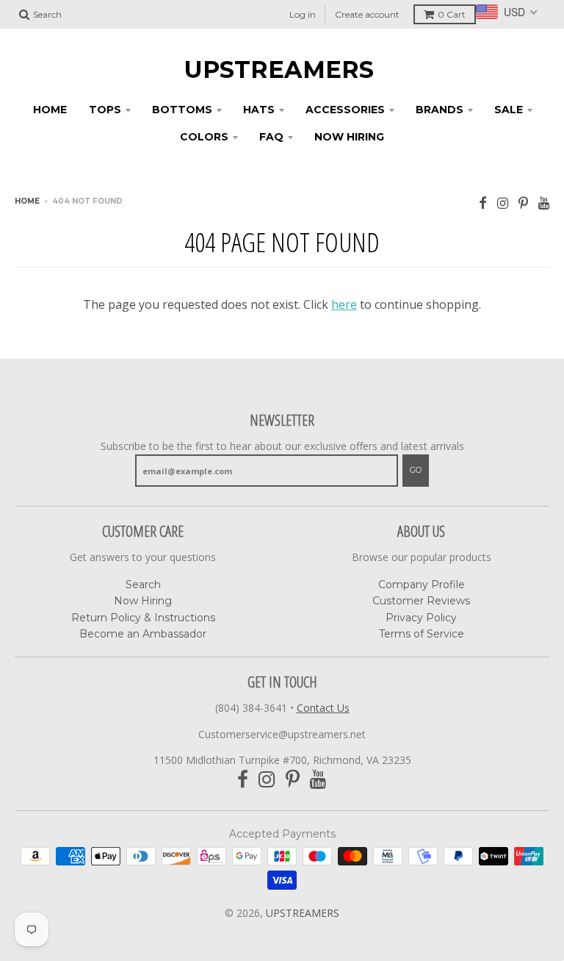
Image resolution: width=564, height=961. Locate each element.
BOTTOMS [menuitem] (182, 109)
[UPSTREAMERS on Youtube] (543, 202)
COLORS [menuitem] (204, 136)
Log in (302, 14)
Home (27, 201)
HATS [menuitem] (259, 109)
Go (416, 470)
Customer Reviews (421, 600)
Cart (452, 14)
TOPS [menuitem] (105, 109)
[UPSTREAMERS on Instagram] (502, 202)
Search (143, 584)
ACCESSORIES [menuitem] (345, 109)
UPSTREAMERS (279, 70)
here (344, 304)
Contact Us (323, 708)
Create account (367, 14)
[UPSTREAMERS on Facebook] (483, 202)
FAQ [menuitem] (271, 136)
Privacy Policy (421, 617)
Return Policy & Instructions (143, 617)
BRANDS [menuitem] (439, 109)
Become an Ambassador (142, 633)
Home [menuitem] (50, 109)
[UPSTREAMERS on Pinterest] (523, 202)
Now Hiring (143, 600)
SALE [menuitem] (508, 109)
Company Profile (421, 584)
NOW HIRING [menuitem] (349, 136)
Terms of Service (421, 633)
